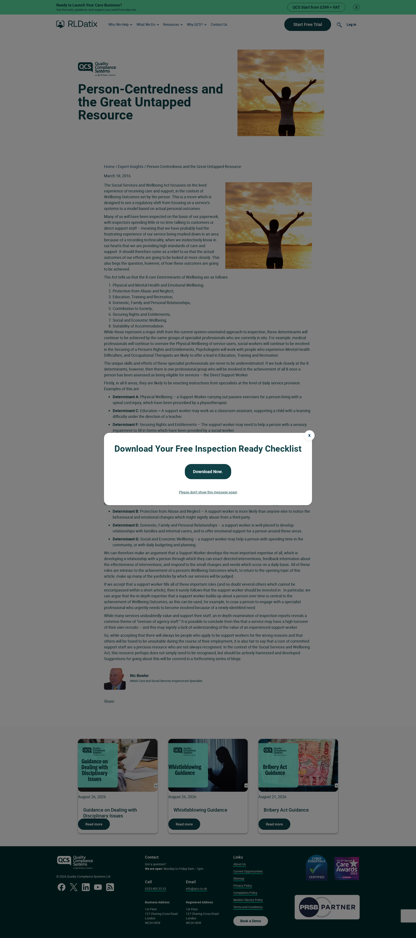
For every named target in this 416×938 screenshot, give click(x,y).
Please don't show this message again (208, 492)
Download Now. (208, 471)
